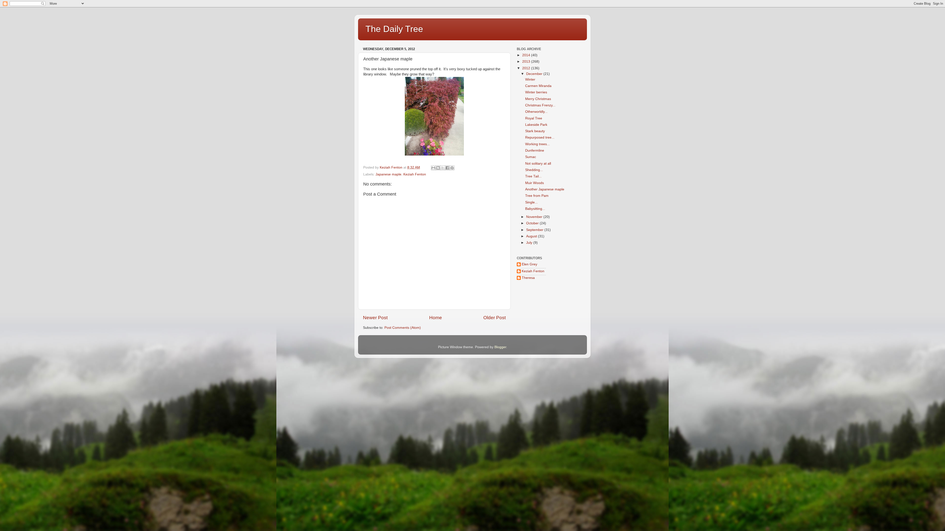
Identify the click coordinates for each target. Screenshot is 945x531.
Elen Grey (529, 264)
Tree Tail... (533, 176)
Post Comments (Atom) (402, 328)
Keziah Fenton (414, 174)
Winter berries (536, 92)
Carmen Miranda (538, 86)
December (534, 74)
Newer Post (375, 317)
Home (435, 317)
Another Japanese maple (544, 189)
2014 (526, 55)
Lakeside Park (536, 125)
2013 (526, 61)
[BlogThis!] (438, 167)
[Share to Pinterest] (452, 167)
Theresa (528, 278)
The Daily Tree (394, 29)
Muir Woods (534, 183)
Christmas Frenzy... (540, 105)
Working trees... (537, 144)
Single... (531, 202)
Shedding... (534, 170)
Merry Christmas (538, 99)
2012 (526, 68)
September (535, 230)
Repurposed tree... (539, 137)
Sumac (530, 157)
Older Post (494, 317)
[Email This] (433, 167)
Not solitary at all (538, 163)
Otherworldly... (536, 112)
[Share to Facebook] (447, 167)
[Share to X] (442, 167)
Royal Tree (533, 118)
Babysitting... (535, 209)
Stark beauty (535, 131)
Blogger (500, 347)
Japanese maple (388, 174)
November (534, 217)
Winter (530, 79)
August (532, 236)
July (529, 242)
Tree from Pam (537, 196)
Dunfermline (534, 150)
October (533, 223)
